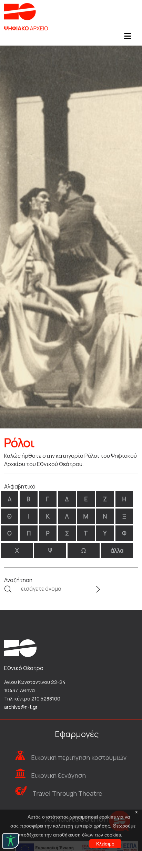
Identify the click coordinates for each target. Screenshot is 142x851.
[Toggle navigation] (127, 38)
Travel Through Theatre (67, 793)
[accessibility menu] (10, 841)
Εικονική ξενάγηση (58, 775)
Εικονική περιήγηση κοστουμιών (78, 757)
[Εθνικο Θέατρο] (20, 647)
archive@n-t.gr (21, 707)
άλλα (117, 550)
